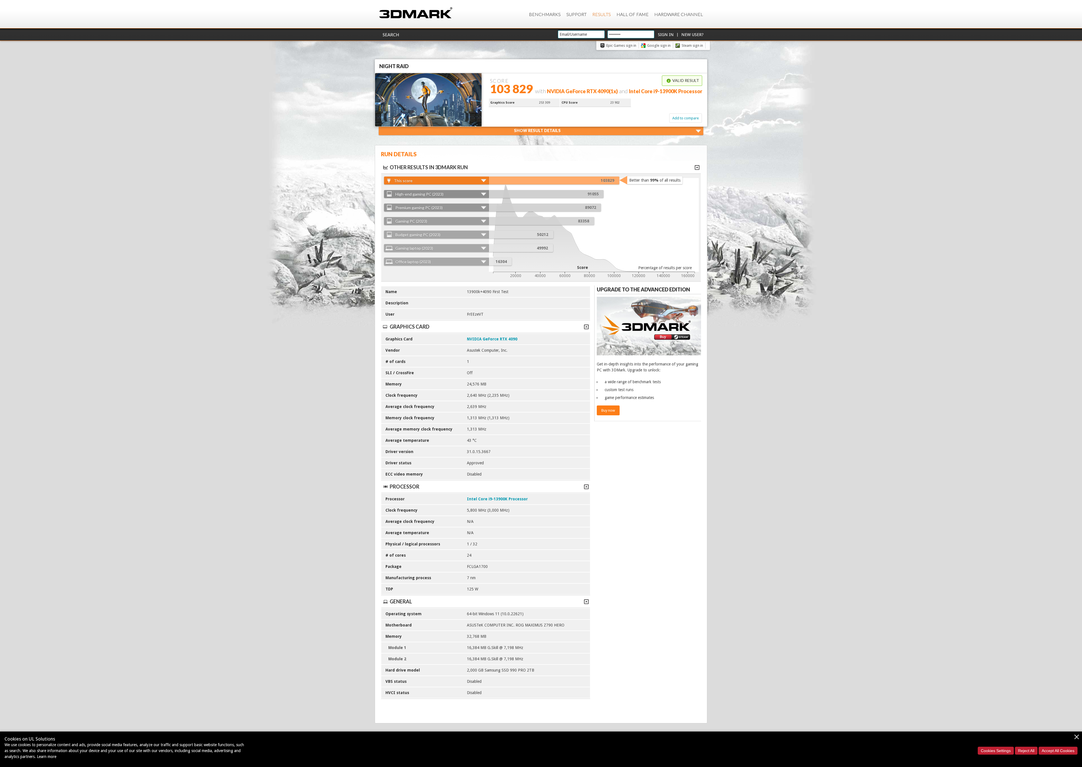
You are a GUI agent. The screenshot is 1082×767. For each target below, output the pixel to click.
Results (601, 14)
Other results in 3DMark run (429, 167)
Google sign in (659, 45)
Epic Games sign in (621, 45)
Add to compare (685, 118)
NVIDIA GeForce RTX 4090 (492, 339)
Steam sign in (692, 45)
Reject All (1026, 750)
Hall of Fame (633, 14)
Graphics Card (409, 326)
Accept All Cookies (1058, 750)
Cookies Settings (996, 750)
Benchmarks (545, 14)
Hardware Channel (678, 14)
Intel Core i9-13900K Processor (497, 499)
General (401, 601)
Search (391, 34)
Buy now (608, 410)
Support (576, 14)
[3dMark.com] (415, 13)
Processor (404, 486)
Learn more (46, 756)
